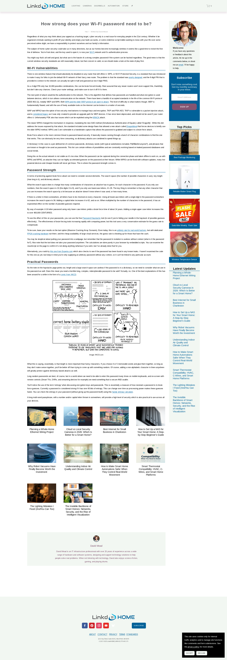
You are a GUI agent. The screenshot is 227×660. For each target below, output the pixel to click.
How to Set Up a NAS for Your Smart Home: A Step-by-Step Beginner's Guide (150, 432)
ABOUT (92, 634)
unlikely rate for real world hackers (131, 230)
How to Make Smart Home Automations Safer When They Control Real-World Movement (183, 358)
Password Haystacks (92, 218)
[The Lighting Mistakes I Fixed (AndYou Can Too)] (41, 493)
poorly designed (135, 77)
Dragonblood (132, 126)
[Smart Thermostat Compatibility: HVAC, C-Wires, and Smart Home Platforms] (150, 453)
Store (125, 6)
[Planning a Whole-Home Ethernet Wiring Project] (41, 416)
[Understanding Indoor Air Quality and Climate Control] (78, 453)
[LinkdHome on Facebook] (85, 625)
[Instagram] (99, 625)
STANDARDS (132, 634)
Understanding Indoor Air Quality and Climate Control (184, 342)
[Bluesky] (113, 625)
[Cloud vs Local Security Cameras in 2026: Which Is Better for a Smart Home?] (78, 416)
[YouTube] (106, 625)
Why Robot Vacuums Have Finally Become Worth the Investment (42, 469)
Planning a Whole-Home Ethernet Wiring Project (184, 275)
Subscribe (139, 625)
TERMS (122, 634)
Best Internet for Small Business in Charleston (184, 303)
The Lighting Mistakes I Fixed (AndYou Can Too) (184, 388)
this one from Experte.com (61, 251)
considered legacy (40, 114)
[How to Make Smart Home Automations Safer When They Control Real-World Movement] (114, 453)
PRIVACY (113, 634)
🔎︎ (132, 6)
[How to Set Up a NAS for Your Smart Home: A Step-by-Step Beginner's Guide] (150, 416)
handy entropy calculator (122, 392)
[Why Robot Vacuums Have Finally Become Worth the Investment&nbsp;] (41, 453)
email (181, 65)
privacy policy (193, 647)
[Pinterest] (92, 625)
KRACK (96, 117)
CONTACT (102, 634)
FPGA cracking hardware (37, 234)
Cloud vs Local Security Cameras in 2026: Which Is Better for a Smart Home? (78, 432)
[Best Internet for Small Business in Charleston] (114, 416)
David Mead (103, 32)
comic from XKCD (68, 274)
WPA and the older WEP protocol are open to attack (87, 102)
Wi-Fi (92, 52)
